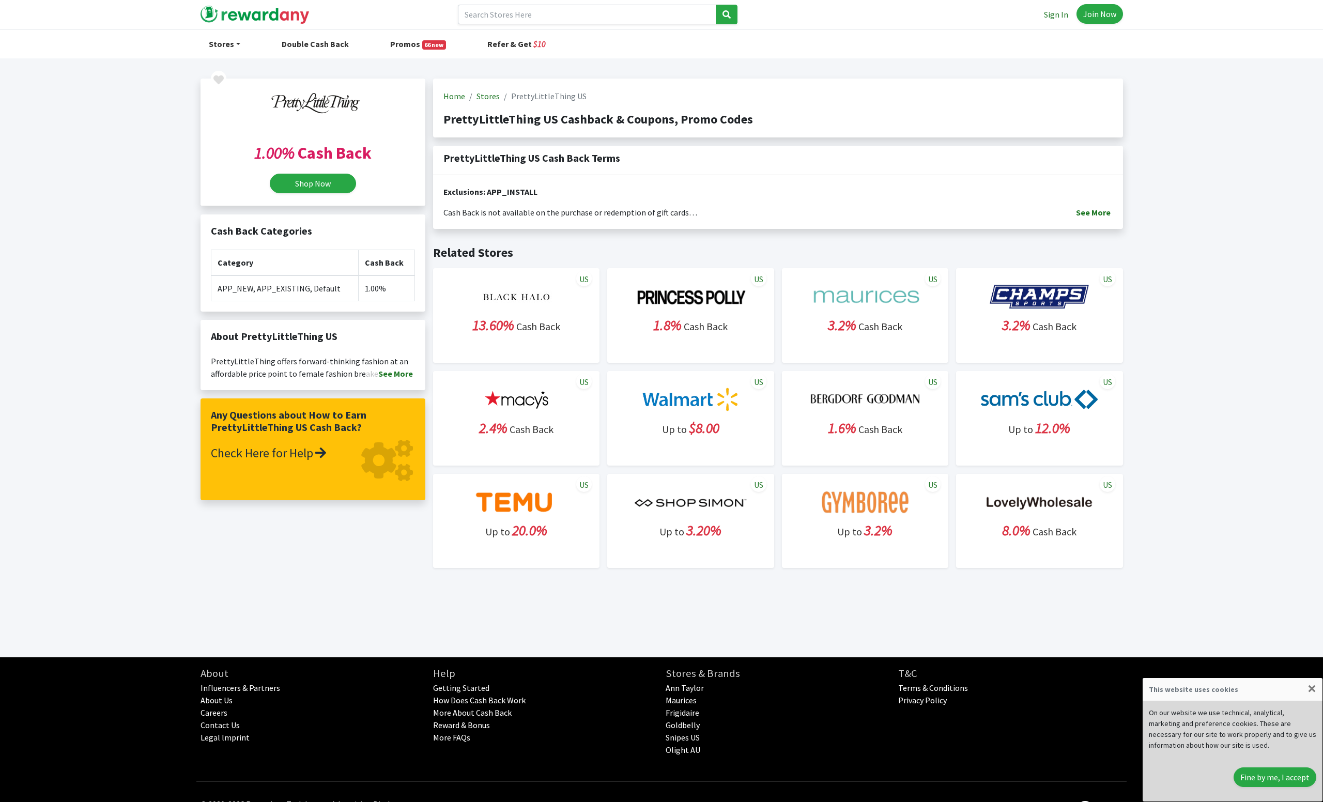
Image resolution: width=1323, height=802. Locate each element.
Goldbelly (683, 725)
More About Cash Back (472, 712)
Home (454, 96)
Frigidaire (682, 712)
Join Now (1099, 14)
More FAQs (451, 737)
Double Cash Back (315, 44)
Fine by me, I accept (1275, 777)
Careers (214, 712)
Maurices (681, 700)
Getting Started (461, 688)
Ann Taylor (685, 688)
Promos (417, 44)
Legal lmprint (225, 737)
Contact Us (220, 725)
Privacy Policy (922, 700)
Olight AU (683, 750)
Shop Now (313, 183)
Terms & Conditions (933, 688)
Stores (221, 44)
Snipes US (683, 737)
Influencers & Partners (240, 688)
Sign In (1056, 14)
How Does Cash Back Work (479, 700)
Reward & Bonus (461, 725)
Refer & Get (516, 44)
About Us (217, 700)
